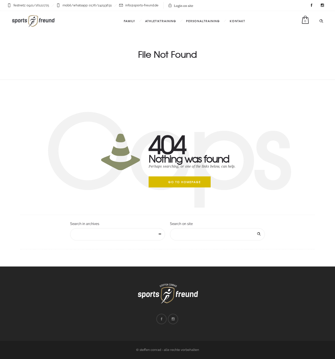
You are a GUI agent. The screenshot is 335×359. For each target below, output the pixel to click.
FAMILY (129, 21)
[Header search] (321, 21)
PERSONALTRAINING (203, 21)
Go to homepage (184, 182)
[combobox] (117, 234)
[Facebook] (311, 5)
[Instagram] (322, 5)
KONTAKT (237, 21)
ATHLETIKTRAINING (160, 21)
